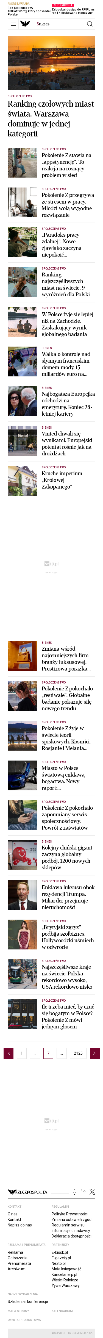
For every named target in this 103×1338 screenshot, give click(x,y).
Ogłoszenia (17, 1258)
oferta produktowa (24, 1320)
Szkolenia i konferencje (28, 1301)
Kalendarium (62, 1311)
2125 (78, 1053)
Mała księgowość (66, 1269)
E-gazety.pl (61, 1258)
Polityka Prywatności (70, 1214)
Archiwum (17, 1269)
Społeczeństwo (20, 96)
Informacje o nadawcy (71, 1230)
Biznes (47, 348)
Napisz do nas (20, 1225)
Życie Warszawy (66, 1285)
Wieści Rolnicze (65, 1280)
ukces (43, 24)
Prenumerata (19, 1263)
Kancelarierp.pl (64, 1274)
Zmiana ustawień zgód (71, 1219)
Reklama (15, 1252)
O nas (13, 1214)
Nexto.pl (59, 1263)
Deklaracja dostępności (71, 1236)
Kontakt (14, 1219)
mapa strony (18, 1311)
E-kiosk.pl (60, 1252)
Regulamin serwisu (68, 1225)
